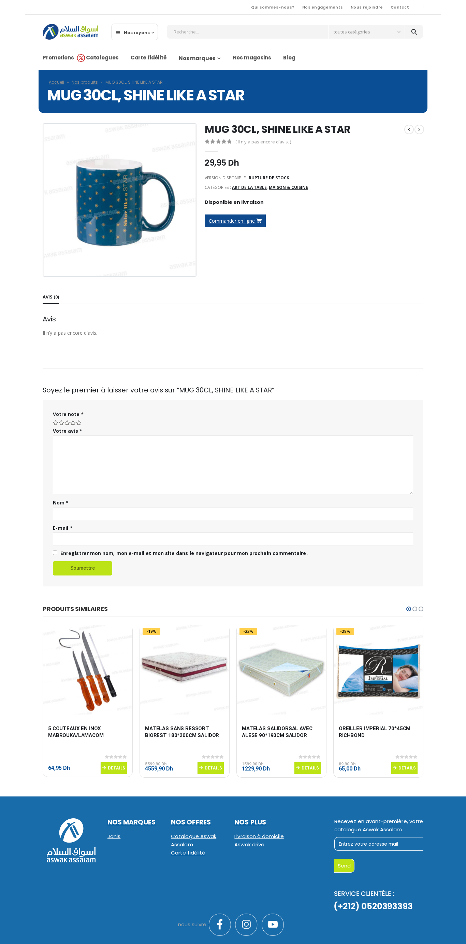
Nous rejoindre (367, 7)
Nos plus (250, 822)
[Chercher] (414, 32)
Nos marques (197, 58)
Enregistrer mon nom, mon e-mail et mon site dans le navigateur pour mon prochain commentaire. (184, 553)
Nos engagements (322, 7)
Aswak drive (249, 844)
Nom (61, 502)
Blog (289, 57)
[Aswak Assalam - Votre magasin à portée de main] (70, 32)
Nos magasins (252, 57)
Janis (113, 836)
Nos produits (85, 82)
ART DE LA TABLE (249, 187)
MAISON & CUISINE (288, 187)
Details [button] (116, 768)
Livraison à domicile (258, 836)
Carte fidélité (149, 57)
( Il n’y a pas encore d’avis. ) (263, 142)
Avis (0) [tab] (51, 297)
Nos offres (191, 822)
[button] (409, 609)
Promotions (58, 57)
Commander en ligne (232, 221)
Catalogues (102, 57)
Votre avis (67, 431)
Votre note (68, 414)
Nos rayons (137, 33)
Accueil (56, 82)
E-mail (63, 528)
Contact (400, 7)
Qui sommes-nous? (272, 7)
